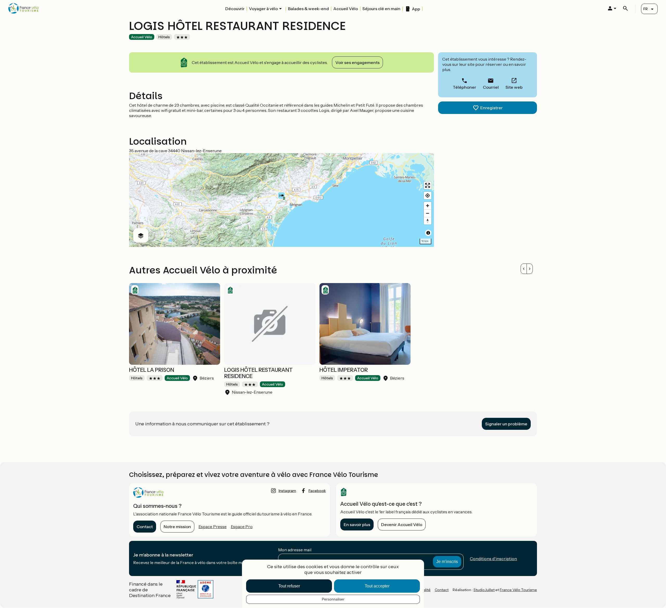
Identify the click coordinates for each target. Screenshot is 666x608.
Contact (145, 526)
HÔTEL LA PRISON (151, 370)
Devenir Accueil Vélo (401, 524)
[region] (281, 200)
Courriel (491, 87)
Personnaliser (333, 599)
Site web (514, 87)
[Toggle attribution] (428, 233)
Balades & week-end (308, 8)
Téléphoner (464, 87)
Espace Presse (212, 526)
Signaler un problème (506, 423)
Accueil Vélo (345, 8)
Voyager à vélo (263, 8)
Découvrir (235, 8)
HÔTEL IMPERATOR (343, 370)
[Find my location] (427, 195)
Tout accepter (377, 586)
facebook (317, 490)
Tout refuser (289, 586)
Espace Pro (242, 526)
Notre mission (177, 526)
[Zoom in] (427, 205)
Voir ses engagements (357, 62)
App (416, 8)
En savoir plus (357, 524)
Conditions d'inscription (493, 558)
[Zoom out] (427, 213)
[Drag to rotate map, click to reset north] (427, 221)
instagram (287, 490)
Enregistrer (491, 107)
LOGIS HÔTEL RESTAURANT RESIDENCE (258, 373)
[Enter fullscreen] (427, 185)
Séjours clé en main (381, 8)
